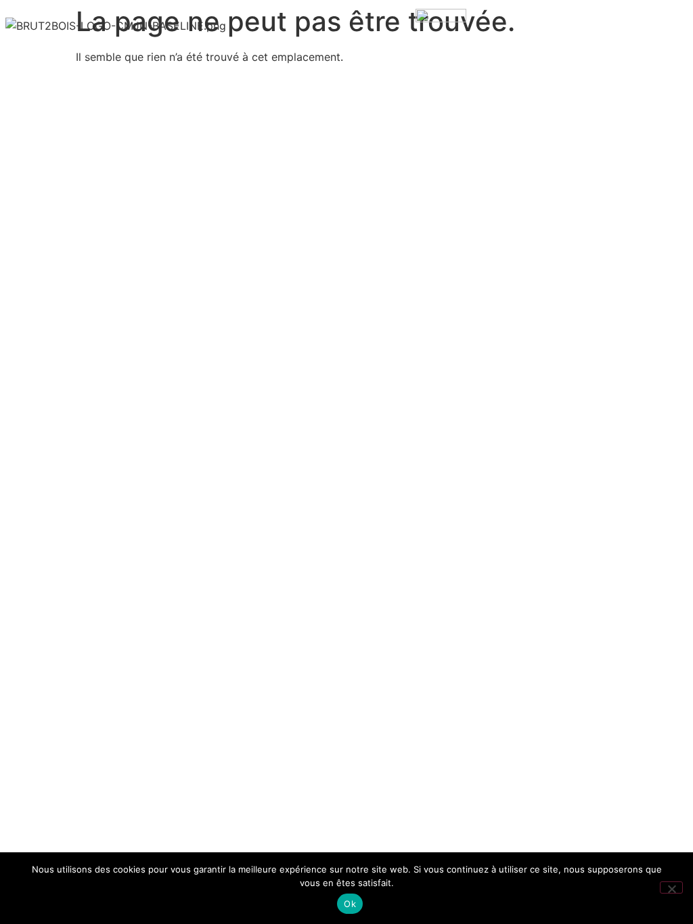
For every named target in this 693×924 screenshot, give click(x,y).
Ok (350, 903)
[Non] (671, 887)
